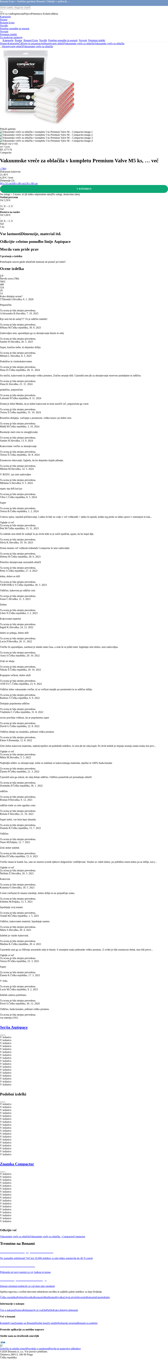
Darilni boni (41, 1323)
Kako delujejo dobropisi (65, 1310)
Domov (4, 43)
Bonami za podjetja (87, 1323)
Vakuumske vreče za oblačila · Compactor (52, 1236)
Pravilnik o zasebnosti (38, 1348)
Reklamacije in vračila (34, 1310)
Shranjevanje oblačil (53, 43)
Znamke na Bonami (24, 1323)
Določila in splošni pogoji (13, 1348)
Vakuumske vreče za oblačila (109, 43)
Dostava (18, 1310)
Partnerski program (67, 1323)
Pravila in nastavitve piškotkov (65, 1348)
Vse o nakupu (7, 1310)
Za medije (52, 1323)
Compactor (79, 1236)
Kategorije (13, 43)
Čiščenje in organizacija (31, 43)
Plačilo (49, 1310)
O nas (11, 1323)
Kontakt (4, 1323)
